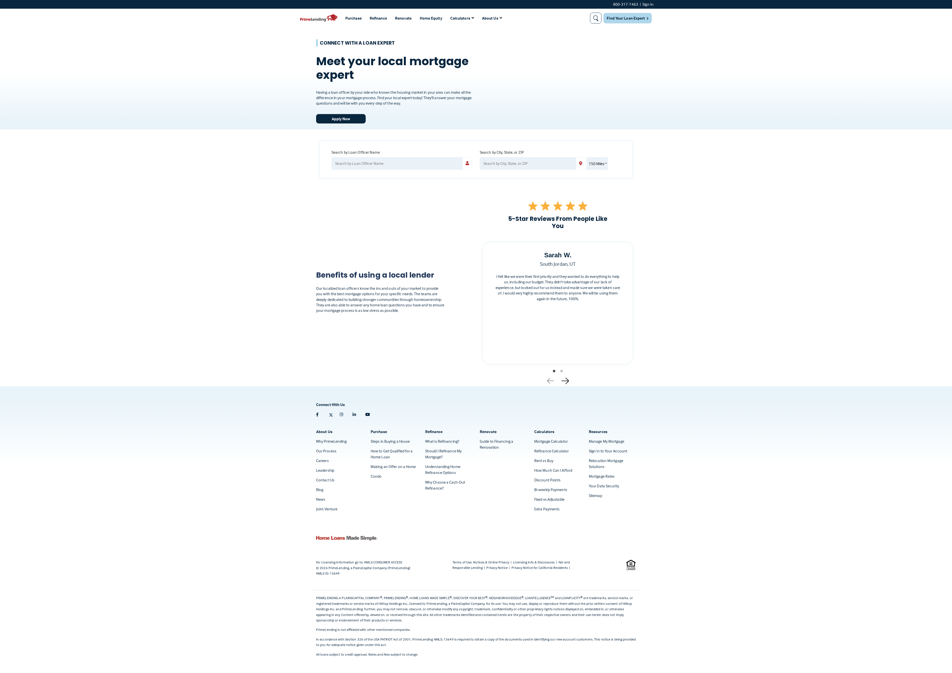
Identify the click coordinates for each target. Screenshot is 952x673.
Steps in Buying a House (390, 441)
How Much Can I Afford (553, 470)
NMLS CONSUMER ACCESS (383, 562)
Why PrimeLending (331, 441)
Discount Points (547, 479)
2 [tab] (561, 371)
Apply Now (341, 118)
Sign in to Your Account (608, 450)
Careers (322, 460)
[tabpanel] (558, 307)
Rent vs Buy (543, 460)
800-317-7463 (625, 4)
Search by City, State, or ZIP (502, 152)
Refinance (378, 18)
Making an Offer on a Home (393, 466)
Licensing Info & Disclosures (534, 562)
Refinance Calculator (551, 450)
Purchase (353, 18)
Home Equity (431, 18)
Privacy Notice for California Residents (539, 567)
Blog (319, 489)
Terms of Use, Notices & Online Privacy (481, 562)
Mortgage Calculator (551, 441)
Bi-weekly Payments (550, 489)
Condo (376, 476)
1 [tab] (554, 371)
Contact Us (325, 479)
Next (565, 379)
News (320, 499)
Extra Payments (547, 508)
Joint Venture (326, 508)
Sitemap (595, 495)
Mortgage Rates (602, 476)
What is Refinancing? (442, 441)
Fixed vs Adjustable (549, 499)
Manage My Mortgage (606, 441)
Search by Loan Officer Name (355, 152)
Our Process (326, 450)
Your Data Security (604, 485)
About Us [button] (490, 18)
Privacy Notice (497, 567)
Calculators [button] (460, 18)
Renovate (403, 18)
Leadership (325, 470)
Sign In (648, 4)
